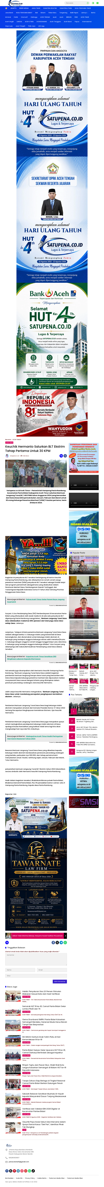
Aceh (24, 1130)
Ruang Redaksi (83, 681)
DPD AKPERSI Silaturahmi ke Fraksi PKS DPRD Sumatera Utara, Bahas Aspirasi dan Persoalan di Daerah (83, 688)
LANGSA (93, 682)
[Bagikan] (65, 456)
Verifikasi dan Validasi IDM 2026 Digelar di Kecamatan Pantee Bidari (41, 1110)
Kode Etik (19, 1178)
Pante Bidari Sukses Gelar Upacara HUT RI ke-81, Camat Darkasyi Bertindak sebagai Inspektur (44, 1051)
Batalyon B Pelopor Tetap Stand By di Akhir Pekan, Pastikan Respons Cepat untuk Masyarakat (73, 673)
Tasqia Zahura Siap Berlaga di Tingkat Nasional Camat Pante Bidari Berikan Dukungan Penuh (43, 1082)
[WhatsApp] (65, 942)
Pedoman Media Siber (57, 1178)
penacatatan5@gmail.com (19, 1162)
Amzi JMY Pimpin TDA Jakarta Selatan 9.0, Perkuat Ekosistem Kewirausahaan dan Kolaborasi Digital (94, 673)
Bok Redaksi (9, 1178)
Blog (92, 667)
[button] (88, 3)
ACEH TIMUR (9, 442)
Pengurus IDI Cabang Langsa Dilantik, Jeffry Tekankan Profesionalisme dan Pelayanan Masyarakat (94, 688)
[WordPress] (18, 1171)
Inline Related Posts (61, 605)
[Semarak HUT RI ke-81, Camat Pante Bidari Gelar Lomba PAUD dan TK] (13, 1010)
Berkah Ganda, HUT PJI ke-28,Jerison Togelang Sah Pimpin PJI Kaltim (83, 673)
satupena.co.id (14, 455)
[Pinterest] (14, 1171)
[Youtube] (25, 1171)
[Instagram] (22, 1171)
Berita (72, 667)
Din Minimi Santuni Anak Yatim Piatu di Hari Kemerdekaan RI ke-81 (41, 1038)
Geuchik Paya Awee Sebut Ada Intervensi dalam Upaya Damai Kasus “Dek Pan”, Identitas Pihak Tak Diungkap (44, 1124)
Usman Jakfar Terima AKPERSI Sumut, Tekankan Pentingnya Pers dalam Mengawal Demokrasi (73, 688)
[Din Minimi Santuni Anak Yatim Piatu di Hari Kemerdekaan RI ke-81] (13, 1040)
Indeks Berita (41, 1178)
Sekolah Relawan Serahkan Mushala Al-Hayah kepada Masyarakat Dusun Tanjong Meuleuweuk (44, 1095)
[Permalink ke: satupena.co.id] (7, 456)
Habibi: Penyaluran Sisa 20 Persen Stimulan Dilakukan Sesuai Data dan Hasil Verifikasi (41, 992)
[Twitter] (57, 942)
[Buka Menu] (97, 3)
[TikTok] (33, 1171)
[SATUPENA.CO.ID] (15, 3)
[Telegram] (61, 942)
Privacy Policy (30, 1178)
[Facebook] (53, 942)
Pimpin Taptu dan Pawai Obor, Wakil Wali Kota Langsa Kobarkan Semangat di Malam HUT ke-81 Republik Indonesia (44, 1067)
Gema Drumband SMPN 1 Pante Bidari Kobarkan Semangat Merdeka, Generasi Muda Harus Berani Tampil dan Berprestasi (44, 1022)
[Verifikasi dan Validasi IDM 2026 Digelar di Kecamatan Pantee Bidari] (13, 1112)
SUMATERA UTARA (73, 681)
